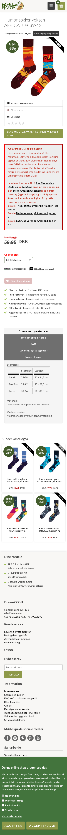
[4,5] (22, 123)
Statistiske (11, 810)
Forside (18, 33)
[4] (20, 123)
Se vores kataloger (14, 719)
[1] (10, 123)
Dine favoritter (12, 701)
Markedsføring (14, 800)
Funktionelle (12, 805)
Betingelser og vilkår (15, 635)
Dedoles (13, 186)
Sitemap (8, 649)
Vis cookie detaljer (12, 816)
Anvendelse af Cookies (17, 638)
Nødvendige (12, 795)
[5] (24, 123)
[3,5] (19, 123)
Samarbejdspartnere (15, 755)
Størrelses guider (14, 694)
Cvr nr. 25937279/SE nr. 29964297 (23, 616)
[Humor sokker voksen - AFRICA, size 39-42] (33, 68)
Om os (8, 705)
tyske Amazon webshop (27, 190)
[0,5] (8, 123)
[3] (17, 123)
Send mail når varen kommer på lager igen (32, 133)
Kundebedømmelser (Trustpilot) (22, 712)
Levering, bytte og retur (17, 631)
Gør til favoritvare (21, 280)
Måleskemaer (11, 691)
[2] (13, 123)
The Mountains (45, 183)
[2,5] (15, 123)
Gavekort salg (12, 642)
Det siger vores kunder (17, 709)
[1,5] (12, 123)
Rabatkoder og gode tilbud (19, 716)
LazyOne (27, 186)
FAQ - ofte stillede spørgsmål (20, 698)
